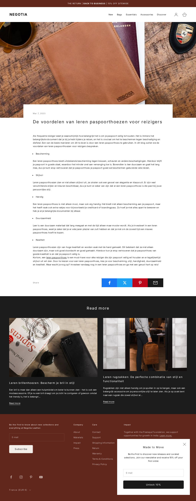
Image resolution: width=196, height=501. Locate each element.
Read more (14, 403)
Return (95, 448)
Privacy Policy (99, 464)
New (111, 14)
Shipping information (103, 442)
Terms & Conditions (102, 459)
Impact (77, 442)
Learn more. (166, 435)
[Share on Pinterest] (140, 283)
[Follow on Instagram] (21, 477)
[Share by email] (155, 283)
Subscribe (21, 449)
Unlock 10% (153, 484)
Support (96, 437)
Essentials (131, 14)
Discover (161, 14)
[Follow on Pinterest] (31, 477)
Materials (78, 437)
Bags (119, 14)
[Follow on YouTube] (41, 477)
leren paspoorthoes (56, 257)
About (77, 432)
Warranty (97, 453)
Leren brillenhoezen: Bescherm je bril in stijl (42, 382)
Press (76, 448)
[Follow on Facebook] (11, 477)
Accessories (146, 14)
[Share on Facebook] (109, 283)
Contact (96, 432)
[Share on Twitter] (124, 283)
